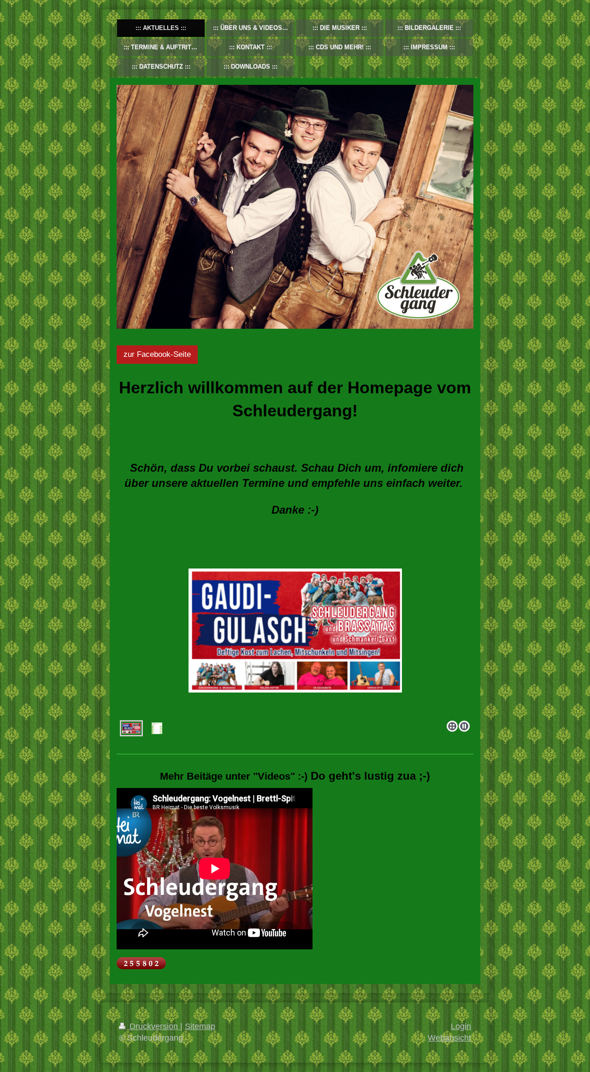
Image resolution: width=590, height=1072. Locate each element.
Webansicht (449, 1037)
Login (461, 1026)
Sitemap (200, 1026)
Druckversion (153, 1026)
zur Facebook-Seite (157, 354)
